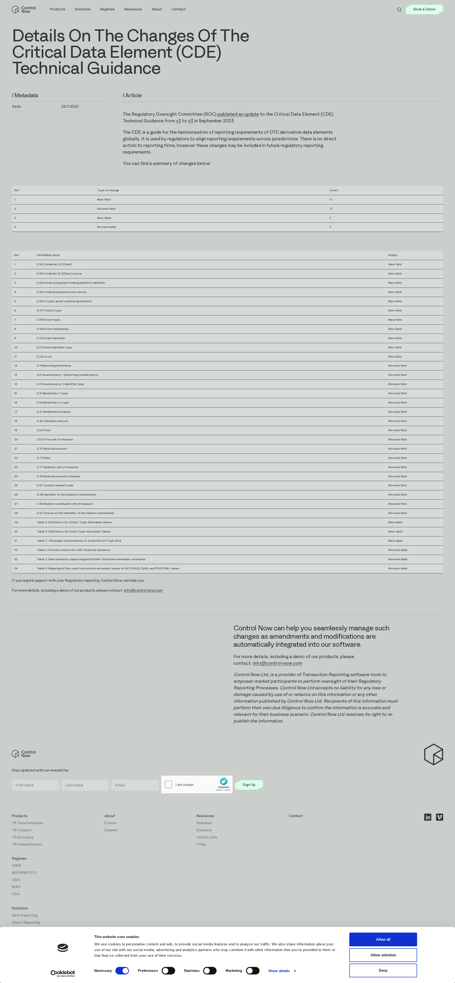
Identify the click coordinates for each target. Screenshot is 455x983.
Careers (111, 830)
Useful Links (206, 837)
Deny (383, 970)
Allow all (383, 939)
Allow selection (383, 955)
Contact (179, 9)
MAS (16, 887)
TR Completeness (27, 844)
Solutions (20, 908)
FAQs (201, 844)
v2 (178, 121)
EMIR (16, 866)
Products (19, 816)
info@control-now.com (277, 663)
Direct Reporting (26, 922)
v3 (190, 121)
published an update (238, 114)
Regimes (19, 858)
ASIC (16, 880)
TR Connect (22, 830)
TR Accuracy (23, 837)
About (109, 816)
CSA (16, 894)
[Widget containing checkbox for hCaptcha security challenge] (197, 784)
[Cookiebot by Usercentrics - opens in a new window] (63, 973)
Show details (279, 971)
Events (110, 823)
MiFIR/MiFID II (24, 873)
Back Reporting (25, 915)
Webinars (204, 823)
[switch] (168, 970)
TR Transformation (27, 823)
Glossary (204, 830)
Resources (205, 816)
